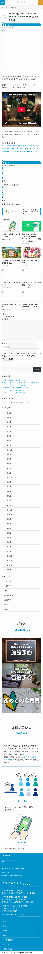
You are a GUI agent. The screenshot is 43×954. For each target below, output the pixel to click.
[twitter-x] (6, 883)
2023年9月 (7, 482)
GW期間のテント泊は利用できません (16, 388)
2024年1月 (7, 473)
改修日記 (7, 600)
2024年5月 (7, 468)
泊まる (5, 926)
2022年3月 (7, 542)
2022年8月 (7, 523)
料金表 (5, 930)
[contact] (17, 883)
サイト (4, 350)
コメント (6, 319)
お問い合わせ (8, 949)
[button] (2, 168)
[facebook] (3, 883)
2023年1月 (7, 505)
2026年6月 (7, 417)
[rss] (15, 883)
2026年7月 (7, 413)
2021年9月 (7, 570)
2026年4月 (7, 422)
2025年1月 (7, 445)
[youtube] (12, 883)
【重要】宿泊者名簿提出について (14, 380)
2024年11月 (7, 450)
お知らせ (6, 25)
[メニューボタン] (2, 2)
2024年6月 (7, 463)
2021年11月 (7, 560)
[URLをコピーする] (3, 181)
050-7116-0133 (8, 878)
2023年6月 (7, 491)
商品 (6, 591)
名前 (4, 343)
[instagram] (9, 883)
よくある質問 (8, 940)
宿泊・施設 (8, 595)
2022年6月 (7, 528)
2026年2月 (7, 431)
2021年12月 (7, 556)
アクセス (6, 944)
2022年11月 (7, 510)
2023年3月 (7, 500)
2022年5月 (7, 533)
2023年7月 (7, 487)
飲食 (6, 609)
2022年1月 (7, 551)
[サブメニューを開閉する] (38, 921)
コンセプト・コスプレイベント (14, 393)
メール (5, 347)
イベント (7, 581)
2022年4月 (7, 537)
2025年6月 (7, 436)
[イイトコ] (21, 2)
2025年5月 (7, 440)
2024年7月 (7, 459)
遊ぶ (4, 921)
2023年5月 (7, 496)
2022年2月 (7, 547)
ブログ (5, 935)
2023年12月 (7, 477)
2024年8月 (7, 454)
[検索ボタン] (40, 2)
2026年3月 (7, 427)
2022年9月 (7, 519)
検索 (37, 369)
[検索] (20, 883)
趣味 (6, 604)
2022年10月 (7, 514)
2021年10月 (7, 565)
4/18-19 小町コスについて (12, 390)
